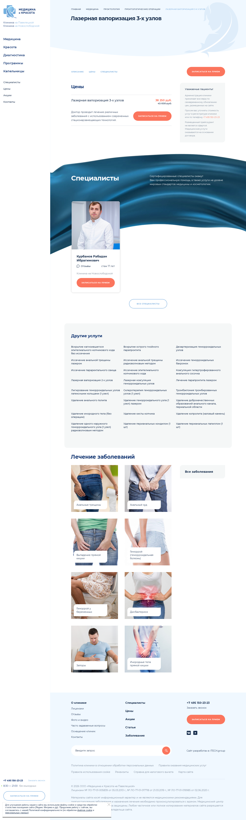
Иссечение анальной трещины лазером (90, 362)
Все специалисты (148, 304)
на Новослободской (27, 25)
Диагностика (14, 55)
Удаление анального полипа (89, 400)
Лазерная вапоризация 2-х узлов (92, 380)
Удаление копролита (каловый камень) (200, 413)
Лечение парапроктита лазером (196, 380)
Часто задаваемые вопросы (88, 725)
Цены (6, 89)
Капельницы (13, 71)
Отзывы (86, 266)
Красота (10, 47)
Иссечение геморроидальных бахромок (195, 362)
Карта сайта (185, 772)
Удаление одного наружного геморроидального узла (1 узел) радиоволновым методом (91, 427)
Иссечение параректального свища (93, 370)
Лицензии (77, 708)
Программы (13, 63)
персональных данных (16, 812)
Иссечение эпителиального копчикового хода (141, 372)
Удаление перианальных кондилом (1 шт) (147, 425)
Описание (77, 72)
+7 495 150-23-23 (13, 780)
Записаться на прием (24, 796)
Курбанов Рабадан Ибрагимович (92, 258)
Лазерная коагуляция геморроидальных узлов (139, 382)
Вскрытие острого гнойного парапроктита (141, 348)
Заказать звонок (36, 781)
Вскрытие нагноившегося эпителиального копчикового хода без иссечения (93, 350)
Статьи (130, 727)
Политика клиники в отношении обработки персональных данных (112, 765)
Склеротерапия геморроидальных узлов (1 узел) (145, 392)
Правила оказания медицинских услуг (183, 765)
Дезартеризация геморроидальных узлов (198, 348)
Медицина (12, 39)
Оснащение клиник (83, 731)
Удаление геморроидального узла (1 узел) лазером (146, 402)
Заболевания (135, 735)
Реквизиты (122, 772)
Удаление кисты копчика (139, 413)
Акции (7, 95)
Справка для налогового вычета (153, 772)
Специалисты (11, 82)
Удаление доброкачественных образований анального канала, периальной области (196, 403)
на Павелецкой (24, 22)
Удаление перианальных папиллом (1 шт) (199, 425)
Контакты (9, 102)
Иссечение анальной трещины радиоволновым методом (143, 362)
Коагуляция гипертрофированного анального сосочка (198, 372)
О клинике (79, 702)
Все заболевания (199, 471)
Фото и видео (79, 719)
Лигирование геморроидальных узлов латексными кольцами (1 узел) (95, 392)
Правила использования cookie (90, 772)
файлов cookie (84, 810)
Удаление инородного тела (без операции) (91, 415)
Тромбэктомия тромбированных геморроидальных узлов (196, 392)
